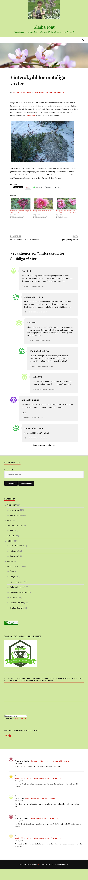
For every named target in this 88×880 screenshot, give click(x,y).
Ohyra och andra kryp (18, 592)
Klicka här (31, 115)
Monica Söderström (22, 92)
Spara (12, 530)
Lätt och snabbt (16, 546)
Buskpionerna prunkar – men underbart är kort (42, 212)
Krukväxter (14, 510)
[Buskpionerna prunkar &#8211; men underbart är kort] (43, 203)
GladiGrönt (44, 27)
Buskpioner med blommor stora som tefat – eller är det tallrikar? (66, 212)
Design (12, 577)
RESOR (10, 561)
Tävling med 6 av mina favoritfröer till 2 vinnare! (50, 761)
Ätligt (12, 571)
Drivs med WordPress (28, 864)
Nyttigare (14, 551)
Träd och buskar (16, 608)
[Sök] (81, 40)
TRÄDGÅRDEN (58, 92)
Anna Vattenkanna (30, 399)
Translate (22, 718)
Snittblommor (15, 515)
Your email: (8, 470)
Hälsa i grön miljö (17, 582)
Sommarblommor (17, 603)
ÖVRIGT (10, 536)
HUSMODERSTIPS (14, 526)
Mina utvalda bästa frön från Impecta (49, 778)
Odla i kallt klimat (43, 92)
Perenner (13, 597)
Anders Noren (62, 864)
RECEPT (10, 541)
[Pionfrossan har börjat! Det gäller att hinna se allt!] (20, 203)
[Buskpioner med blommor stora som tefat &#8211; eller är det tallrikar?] (66, 203)
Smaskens (14, 556)
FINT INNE (11, 505)
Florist (9, 520)
